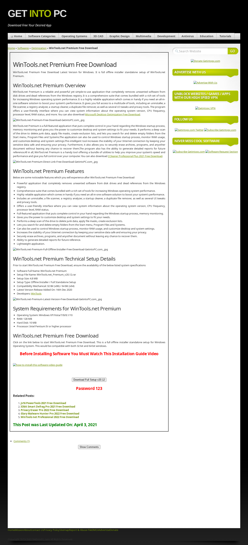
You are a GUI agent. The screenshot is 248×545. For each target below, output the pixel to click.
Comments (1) (22, 441)
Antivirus (188, 36)
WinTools (36, 293)
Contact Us (37, 530)
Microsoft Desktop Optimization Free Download (112, 114)
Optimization (38, 48)
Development (166, 36)
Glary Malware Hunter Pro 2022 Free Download (50, 413)
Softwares (23, 48)
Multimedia (143, 36)
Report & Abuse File (80, 530)
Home (18, 36)
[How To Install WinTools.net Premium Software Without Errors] (37, 365)
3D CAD (98, 36)
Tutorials (225, 36)
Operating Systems (74, 36)
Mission (19, 530)
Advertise (104, 530)
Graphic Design (119, 36)
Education (206, 36)
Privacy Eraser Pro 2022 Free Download (45, 410)
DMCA (95, 530)
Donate (114, 530)
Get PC (37, 13)
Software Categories (41, 36)
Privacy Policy (51, 530)
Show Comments (89, 447)
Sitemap (64, 530)
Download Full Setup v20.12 (89, 379)
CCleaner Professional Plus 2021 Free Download (135, 156)
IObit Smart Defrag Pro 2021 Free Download (48, 406)
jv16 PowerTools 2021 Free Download (43, 403)
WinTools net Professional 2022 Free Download (50, 417)
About (27, 530)
